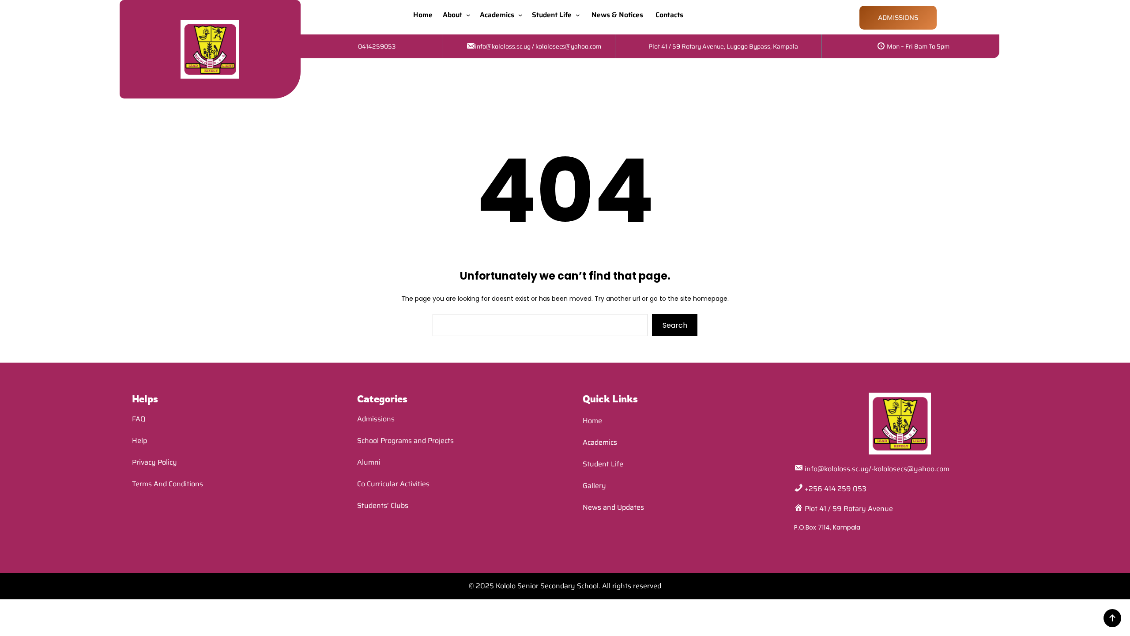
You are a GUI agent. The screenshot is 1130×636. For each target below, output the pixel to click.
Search (675, 325)
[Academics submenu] (522, 15)
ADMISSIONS (898, 17)
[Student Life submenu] (580, 15)
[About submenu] (470, 15)
